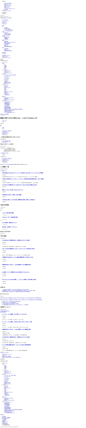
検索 (5, 90)
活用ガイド (6, 92)
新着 (3, 25)
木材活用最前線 (7, 43)
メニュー (2, 15)
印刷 (3, 127)
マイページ (4, 23)
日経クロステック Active (8, 97)
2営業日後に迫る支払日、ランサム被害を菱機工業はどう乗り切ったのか (17, 257)
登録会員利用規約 (7, 407)
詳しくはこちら (3, 146)
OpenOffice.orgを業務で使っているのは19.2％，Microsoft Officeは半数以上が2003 (19, 184)
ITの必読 (6, 27)
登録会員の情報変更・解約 (9, 110)
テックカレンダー (7, 376)
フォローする (3, 115)
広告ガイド (4, 422)
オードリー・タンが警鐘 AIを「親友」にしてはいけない (14, 314)
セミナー (6, 89)
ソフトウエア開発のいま (8, 29)
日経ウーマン (6, 7)
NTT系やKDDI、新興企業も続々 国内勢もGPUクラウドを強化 (16, 240)
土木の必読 (6, 48)
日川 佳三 (4, 120)
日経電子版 (6, 98)
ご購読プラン (6, 93)
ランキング (4, 21)
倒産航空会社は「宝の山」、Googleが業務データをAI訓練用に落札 (16, 264)
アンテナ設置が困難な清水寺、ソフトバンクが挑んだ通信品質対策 (16, 344)
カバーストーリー (5, 20)
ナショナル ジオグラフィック (9, 8)
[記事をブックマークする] (2, 254)
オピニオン (6, 79)
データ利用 (4, 419)
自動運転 (6, 38)
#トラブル (4, 53)
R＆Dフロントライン (8, 72)
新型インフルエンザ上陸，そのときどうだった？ (12, 189)
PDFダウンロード (7, 87)
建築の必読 (6, 41)
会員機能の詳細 (7, 404)
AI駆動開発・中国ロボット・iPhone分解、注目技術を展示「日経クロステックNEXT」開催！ (18, 290)
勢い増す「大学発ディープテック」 (10, 226)
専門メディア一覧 (7, 83)
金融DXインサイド (7, 70)
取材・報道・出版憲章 (6, 417)
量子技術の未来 (7, 28)
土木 (3, 47)
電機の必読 (6, 32)
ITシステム (4, 355)
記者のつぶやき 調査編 (4, 114)
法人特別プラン (7, 94)
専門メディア (4, 22)
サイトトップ (4, 62)
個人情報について (5, 418)
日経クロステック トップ (6, 354)
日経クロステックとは (8, 91)
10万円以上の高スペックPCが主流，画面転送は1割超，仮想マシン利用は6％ (18, 199)
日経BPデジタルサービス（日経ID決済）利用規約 (13, 109)
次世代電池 (6, 39)
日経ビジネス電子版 (8, 3)
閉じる (2, 59)
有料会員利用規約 (7, 108)
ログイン (4, 13)
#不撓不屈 (4, 52)
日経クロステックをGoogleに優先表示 (7, 164)
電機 (3, 31)
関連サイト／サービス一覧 (9, 99)
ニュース (6, 377)
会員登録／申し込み (8, 111)
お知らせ (6, 81)
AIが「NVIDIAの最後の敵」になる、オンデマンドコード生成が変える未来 (18, 248)
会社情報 (6, 9)
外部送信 (4, 420)
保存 (3, 128)
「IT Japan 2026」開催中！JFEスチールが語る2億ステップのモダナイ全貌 (15, 289)
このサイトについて (8, 101)
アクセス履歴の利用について (9, 112)
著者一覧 (6, 86)
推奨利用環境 (6, 102)
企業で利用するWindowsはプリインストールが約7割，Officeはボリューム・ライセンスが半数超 (22, 172)
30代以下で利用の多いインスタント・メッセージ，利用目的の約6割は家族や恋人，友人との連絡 (23, 178)
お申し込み (4, 12)
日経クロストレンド (8, 5)
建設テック (6, 45)
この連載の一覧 (3, 170)
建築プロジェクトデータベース (10, 42)
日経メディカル (7, 6)
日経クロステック (7, 4)
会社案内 (4, 416)
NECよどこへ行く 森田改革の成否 (10, 217)
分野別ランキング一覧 (4, 352)
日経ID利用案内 (5, 423)
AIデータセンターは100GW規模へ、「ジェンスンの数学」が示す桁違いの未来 (19, 279)
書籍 (5, 88)
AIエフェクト (6, 71)
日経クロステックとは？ (6, 10)
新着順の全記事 (7, 82)
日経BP (3, 1)
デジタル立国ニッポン (8, 30)
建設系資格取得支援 (8, 46)
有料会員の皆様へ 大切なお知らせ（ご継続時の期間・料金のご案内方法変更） (16, 291)
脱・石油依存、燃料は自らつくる (9, 222)
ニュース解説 (6, 378)
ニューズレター (5, 19)
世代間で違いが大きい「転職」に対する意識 (11, 194)
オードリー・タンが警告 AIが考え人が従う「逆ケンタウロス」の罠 (17, 321)
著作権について (5, 421)
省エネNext (6, 44)
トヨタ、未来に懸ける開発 (8, 212)
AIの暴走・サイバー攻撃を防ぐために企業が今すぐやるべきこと (16, 272)
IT (2, 26)
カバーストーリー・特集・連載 (10, 74)
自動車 (5, 66)
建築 (3, 40)
